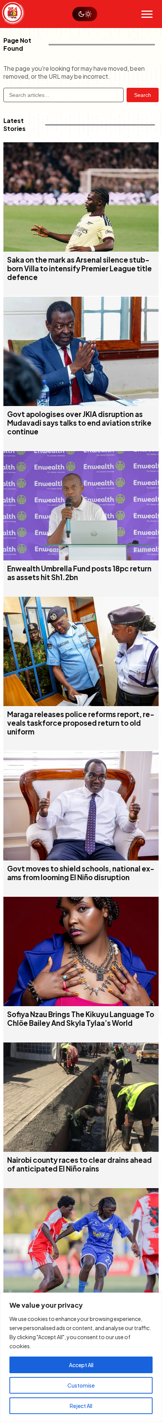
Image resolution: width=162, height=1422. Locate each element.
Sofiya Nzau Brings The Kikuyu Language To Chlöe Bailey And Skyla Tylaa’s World (80, 1018)
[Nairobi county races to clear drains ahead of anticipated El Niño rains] (81, 1149)
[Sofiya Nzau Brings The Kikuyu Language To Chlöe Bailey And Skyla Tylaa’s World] (81, 1004)
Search (142, 95)
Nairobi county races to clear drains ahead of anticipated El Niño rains (79, 1164)
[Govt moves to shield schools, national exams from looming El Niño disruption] (81, 858)
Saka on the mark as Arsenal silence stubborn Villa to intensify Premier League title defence (79, 268)
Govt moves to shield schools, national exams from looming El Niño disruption (80, 873)
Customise (81, 1385)
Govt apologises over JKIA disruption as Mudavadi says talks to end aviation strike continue (79, 423)
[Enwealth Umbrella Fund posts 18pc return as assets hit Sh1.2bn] (81, 558)
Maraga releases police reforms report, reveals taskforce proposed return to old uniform (80, 723)
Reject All (81, 1405)
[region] (81, 1357)
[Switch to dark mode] (84, 14)
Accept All (81, 1364)
